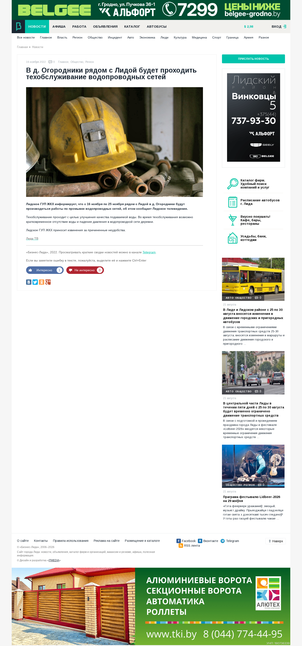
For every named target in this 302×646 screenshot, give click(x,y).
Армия (248, 37)
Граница (232, 37)
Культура (180, 37)
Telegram (149, 252)
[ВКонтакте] (28, 282)
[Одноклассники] (41, 282)
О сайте (23, 540)
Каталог (132, 26)
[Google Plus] (48, 282)
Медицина (199, 37)
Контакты (41, 540)
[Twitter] (35, 282)
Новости (37, 26)
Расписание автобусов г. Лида (260, 202)
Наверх (277, 541)
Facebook (189, 541)
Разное (264, 37)
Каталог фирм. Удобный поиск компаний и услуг (255, 184)
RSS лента (192, 545)
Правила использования (70, 540)
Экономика (147, 37)
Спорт (216, 37)
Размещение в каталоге (142, 540)
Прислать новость (253, 58)
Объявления (105, 26)
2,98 (249, 26)
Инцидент (115, 37)
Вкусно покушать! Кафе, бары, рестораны (255, 220)
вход (277, 26)
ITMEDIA (54, 560)
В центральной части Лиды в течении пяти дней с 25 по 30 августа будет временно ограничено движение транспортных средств (253, 409)
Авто (130, 37)
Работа (79, 26)
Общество (95, 37)
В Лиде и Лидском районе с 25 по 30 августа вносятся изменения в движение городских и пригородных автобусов (253, 316)
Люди (164, 37)
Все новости (26, 37)
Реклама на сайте (107, 540)
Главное (46, 37)
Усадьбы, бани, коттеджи (253, 238)
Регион (77, 37)
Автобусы (156, 26)
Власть (62, 37)
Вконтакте (210, 541)
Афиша (59, 26)
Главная (22, 47)
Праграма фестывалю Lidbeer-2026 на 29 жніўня (251, 499)
